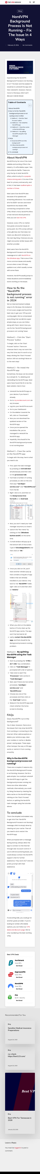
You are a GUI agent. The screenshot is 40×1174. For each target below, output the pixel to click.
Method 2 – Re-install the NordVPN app (19, 124)
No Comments (27, 45)
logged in (18, 1148)
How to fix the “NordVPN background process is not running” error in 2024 (18, 113)
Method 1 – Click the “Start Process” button (19, 119)
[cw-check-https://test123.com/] (20, 1058)
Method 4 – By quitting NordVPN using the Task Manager (20, 134)
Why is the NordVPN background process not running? (20, 147)
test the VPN (21, 218)
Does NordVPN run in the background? (19, 142)
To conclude (14, 152)
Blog (20, 11)
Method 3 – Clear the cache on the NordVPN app (20, 128)
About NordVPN (14, 108)
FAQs (11, 138)
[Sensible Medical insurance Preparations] (20, 1032)
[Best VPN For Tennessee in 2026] (20, 1103)
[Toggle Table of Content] (29, 105)
